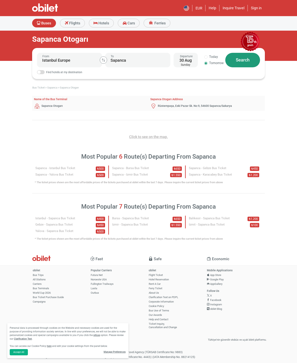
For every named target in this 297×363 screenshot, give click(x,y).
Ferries (160, 23)
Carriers (37, 283)
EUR (199, 8)
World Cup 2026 (42, 292)
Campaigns (39, 301)
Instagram (216, 304)
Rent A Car (155, 283)
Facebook (215, 300)
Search (243, 59)
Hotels (103, 23)
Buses (45, 23)
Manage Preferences (115, 352)
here (49, 346)
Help (212, 8)
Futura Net (97, 275)
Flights (74, 23)
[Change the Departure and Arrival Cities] (103, 60)
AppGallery (216, 283)
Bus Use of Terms (159, 310)
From (45, 56)
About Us (154, 292)
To (112, 56)
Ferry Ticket (155, 288)
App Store (215, 275)
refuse (96, 335)
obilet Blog (216, 308)
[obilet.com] (54, 11)
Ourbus (95, 292)
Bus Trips (38, 275)
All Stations (39, 279)
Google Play (217, 279)
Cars (131, 23)
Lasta (94, 288)
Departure (186, 56)
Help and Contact (158, 319)
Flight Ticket (156, 275)
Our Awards (155, 314)
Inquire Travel (233, 8)
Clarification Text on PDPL (163, 297)
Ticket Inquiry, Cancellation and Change (163, 325)
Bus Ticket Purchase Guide (48, 297)
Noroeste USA (99, 279)
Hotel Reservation (159, 279)
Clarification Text (23, 338)
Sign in (256, 8)
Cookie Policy (156, 306)
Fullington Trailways (102, 283)
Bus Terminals (41, 288)
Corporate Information (161, 301)
